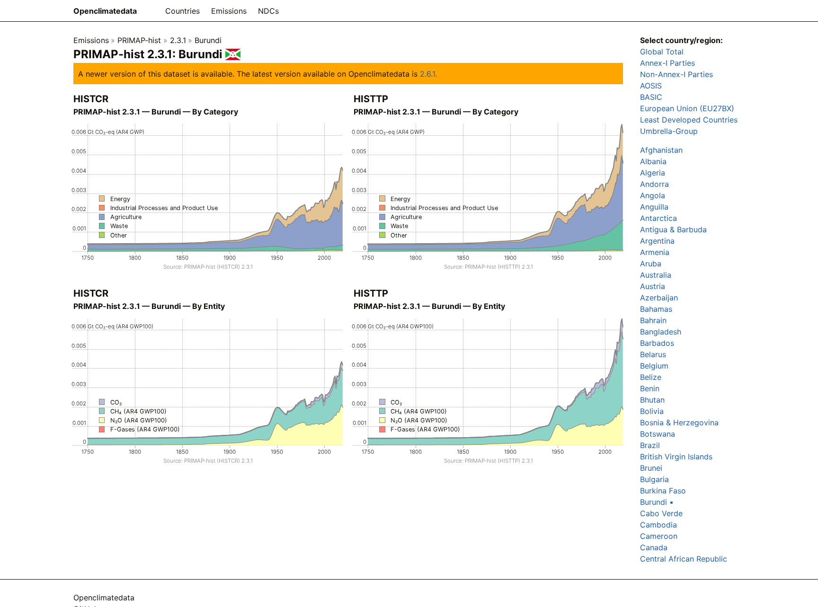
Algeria (652, 172)
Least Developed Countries (689, 119)
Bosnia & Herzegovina (679, 422)
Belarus (653, 354)
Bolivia (652, 411)
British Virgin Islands (676, 456)
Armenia (654, 252)
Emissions (229, 11)
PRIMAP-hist (139, 40)
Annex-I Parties (667, 63)
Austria (652, 286)
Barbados (657, 343)
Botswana (657, 434)
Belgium (654, 365)
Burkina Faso (663, 490)
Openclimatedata (105, 11)
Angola (652, 195)
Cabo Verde (661, 513)
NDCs (268, 11)
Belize (650, 377)
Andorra (654, 184)
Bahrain (653, 320)
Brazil (650, 445)
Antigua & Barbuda (673, 229)
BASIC (651, 97)
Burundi (208, 40)
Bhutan (652, 400)
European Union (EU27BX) (687, 108)
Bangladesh (660, 331)
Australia (655, 275)
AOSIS (651, 85)
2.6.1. (428, 74)
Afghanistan (661, 150)
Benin (649, 388)
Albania (653, 161)
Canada (653, 547)
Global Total (662, 51)
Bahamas (656, 309)
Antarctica (658, 218)
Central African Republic (683, 558)
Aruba (650, 263)
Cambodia (658, 524)
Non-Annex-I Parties (676, 74)
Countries (182, 11)
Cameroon (658, 536)
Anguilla (654, 206)
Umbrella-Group (669, 131)
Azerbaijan (659, 297)
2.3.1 (178, 40)
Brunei (651, 468)
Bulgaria (654, 479)
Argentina (657, 241)
